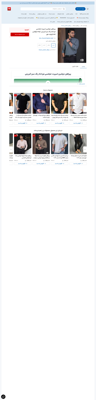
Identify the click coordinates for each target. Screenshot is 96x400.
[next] (11, 109)
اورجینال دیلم (84, 25)
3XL (39, 45)
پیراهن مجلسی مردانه (66, 25)
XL (44, 45)
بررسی (83, 66)
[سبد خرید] (87, 9)
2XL (49, 45)
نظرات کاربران (75, 66)
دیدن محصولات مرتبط (20, 34)
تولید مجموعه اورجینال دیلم (46, 38)
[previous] (85, 109)
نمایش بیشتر (82, 84)
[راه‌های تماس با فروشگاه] (3, 397)
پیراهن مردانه (76, 25)
